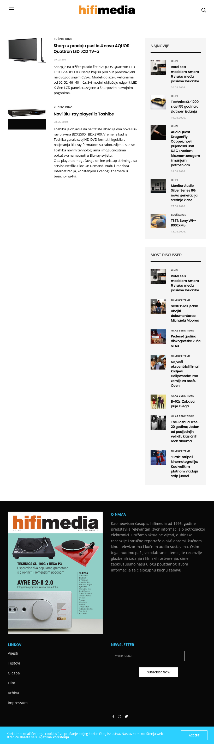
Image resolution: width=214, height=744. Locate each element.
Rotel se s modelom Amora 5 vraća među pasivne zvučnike (185, 74)
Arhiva (13, 692)
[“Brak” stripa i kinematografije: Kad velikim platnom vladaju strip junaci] (158, 457)
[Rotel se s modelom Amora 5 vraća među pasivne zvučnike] (158, 67)
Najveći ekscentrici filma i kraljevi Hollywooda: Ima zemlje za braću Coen (185, 373)
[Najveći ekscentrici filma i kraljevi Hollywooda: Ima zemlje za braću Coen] (158, 362)
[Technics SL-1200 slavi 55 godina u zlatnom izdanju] (158, 102)
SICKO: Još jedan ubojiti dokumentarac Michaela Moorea (185, 313)
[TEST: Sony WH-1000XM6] (158, 221)
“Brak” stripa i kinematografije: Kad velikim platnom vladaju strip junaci (184, 466)
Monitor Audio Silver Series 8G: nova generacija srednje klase (184, 192)
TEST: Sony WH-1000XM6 (183, 223)
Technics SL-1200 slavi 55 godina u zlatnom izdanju (185, 106)
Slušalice (178, 215)
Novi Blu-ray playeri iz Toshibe (84, 114)
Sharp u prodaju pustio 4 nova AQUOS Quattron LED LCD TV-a (91, 48)
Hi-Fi (174, 61)
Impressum (18, 702)
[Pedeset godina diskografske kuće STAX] (158, 336)
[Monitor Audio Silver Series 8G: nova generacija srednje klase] (158, 186)
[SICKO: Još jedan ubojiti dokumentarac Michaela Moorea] (158, 306)
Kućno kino (63, 39)
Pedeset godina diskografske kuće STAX (186, 341)
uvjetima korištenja (53, 737)
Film (11, 682)
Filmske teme (181, 300)
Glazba (14, 673)
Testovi (14, 663)
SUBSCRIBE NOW (158, 672)
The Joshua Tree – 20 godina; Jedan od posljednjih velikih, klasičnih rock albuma (185, 432)
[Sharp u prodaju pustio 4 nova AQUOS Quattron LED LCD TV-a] (27, 50)
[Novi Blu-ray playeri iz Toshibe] (27, 112)
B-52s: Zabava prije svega (183, 404)
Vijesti (13, 653)
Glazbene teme (182, 330)
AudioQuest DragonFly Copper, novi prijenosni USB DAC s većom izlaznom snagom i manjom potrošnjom (185, 149)
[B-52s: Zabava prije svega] (158, 402)
